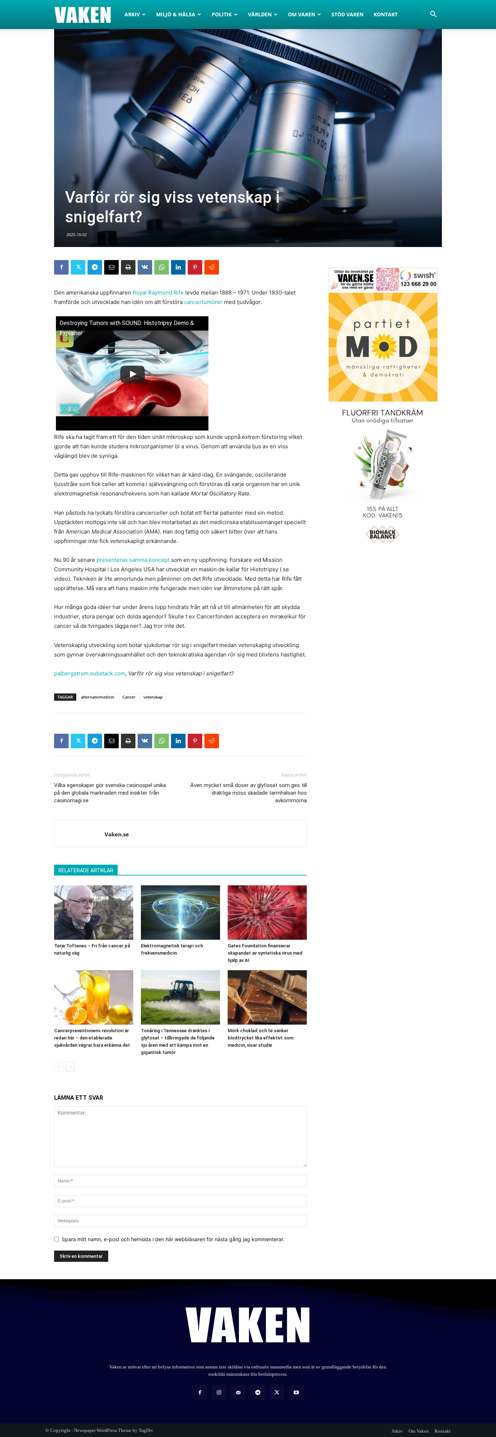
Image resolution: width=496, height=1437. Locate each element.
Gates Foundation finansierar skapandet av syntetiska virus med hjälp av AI (265, 953)
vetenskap (153, 697)
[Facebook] (61, 267)
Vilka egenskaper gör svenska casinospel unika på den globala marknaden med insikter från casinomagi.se (110, 793)
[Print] (128, 267)
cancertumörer (203, 301)
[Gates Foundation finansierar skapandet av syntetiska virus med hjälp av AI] (267, 912)
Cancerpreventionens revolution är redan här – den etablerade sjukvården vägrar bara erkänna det (92, 1038)
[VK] (145, 267)
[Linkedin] (178, 267)
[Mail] (238, 1392)
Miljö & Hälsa (175, 14)
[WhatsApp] (161, 267)
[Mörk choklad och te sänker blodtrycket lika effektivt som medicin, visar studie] (267, 997)
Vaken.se (117, 834)
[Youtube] (296, 1392)
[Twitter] (78, 267)
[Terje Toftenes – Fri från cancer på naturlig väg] (93, 912)
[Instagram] (219, 1392)
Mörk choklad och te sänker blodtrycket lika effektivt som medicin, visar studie (260, 1038)
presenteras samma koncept (133, 559)
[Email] (111, 267)
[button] (433, 15)
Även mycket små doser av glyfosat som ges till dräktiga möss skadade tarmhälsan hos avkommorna (248, 793)
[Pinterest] (195, 267)
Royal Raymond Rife (158, 292)
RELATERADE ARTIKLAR (85, 870)
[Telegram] (95, 267)
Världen (260, 14)
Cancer (128, 697)
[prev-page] (58, 1066)
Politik (222, 14)
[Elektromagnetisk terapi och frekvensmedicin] (180, 912)
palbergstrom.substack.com (89, 673)
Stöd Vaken (347, 14)
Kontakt (386, 14)
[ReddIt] (211, 267)
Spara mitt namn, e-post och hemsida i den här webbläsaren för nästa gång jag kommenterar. (173, 1239)
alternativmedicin (97, 697)
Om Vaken (301, 14)
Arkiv (132, 14)
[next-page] (70, 1066)
